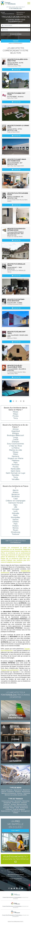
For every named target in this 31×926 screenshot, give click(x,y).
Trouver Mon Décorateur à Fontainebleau (11, 906)
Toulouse (21, 870)
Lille (29, 870)
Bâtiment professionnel (9, 793)
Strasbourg (17, 872)
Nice (9, 872)
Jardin (17, 807)
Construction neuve (8, 801)
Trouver (15, 41)
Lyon (5, 870)
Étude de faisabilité (19, 809)
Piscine (12, 807)
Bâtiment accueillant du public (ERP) (16, 795)
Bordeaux (25, 870)
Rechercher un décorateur (21, 13)
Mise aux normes (22, 804)
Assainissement (6, 811)
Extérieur (19, 793)
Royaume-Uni (13, 876)
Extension (24, 802)
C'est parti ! (15, 830)
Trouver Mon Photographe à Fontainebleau (12, 915)
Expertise (7, 804)
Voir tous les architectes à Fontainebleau (15, 541)
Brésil (28, 876)
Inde (21, 876)
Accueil (3, 12)
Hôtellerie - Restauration (22, 791)
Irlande (18, 876)
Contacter (17, 69)
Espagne (7, 876)
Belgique (3, 876)
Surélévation (16, 802)
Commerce (10, 791)
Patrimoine (26, 793)
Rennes (21, 872)
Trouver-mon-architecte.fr (10, 670)
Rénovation (18, 801)
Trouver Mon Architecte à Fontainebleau (12, 897)
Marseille (9, 870)
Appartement (18, 790)
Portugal (25, 876)
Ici (15, 861)
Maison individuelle (7, 790)
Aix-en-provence (14, 870)
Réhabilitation (15, 811)
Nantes (12, 872)
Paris (2, 870)
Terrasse (13, 804)
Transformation (8, 806)
